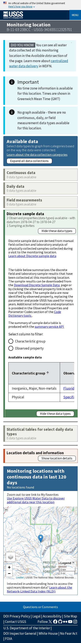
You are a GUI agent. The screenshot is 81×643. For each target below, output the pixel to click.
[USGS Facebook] (55, 623)
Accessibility (52, 616)
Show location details (57, 458)
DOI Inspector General (19, 633)
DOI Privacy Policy (16, 616)
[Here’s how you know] (40, 5)
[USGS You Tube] (70, 623)
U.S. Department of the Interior (26, 628)
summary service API (49, 326)
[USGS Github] (60, 623)
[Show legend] (73, 563)
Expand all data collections (29, 161)
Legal (36, 616)
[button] (40, 538)
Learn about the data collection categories (37, 154)
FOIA (8, 638)
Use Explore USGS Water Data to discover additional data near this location (36, 500)
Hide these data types (57, 231)
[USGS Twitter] (50, 623)
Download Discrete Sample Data (37, 285)
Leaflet (20, 577)
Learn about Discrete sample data (32, 256)
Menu (75, 15)
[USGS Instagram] (75, 623)
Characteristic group (30, 341)
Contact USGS (15, 621)
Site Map (70, 616)
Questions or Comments (40, 607)
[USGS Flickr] (65, 623)
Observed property (29, 348)
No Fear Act (68, 633)
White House (48, 633)
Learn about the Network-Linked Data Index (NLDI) (39, 589)
